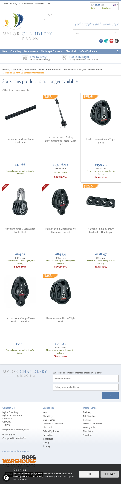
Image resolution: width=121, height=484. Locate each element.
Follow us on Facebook (101, 41)
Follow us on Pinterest (111, 41)
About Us (87, 435)
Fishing (46, 446)
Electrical (47, 427)
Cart (93, 7)
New (45, 412)
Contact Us (39, 3)
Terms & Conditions (92, 423)
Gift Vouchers (89, 416)
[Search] (116, 33)
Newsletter (88, 431)
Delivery (87, 412)
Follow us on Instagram (117, 41)
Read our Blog (106, 41)
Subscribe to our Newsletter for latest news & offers (77, 372)
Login (49, 3)
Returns (87, 419)
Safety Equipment (51, 431)
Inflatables (48, 438)
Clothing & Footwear (53, 423)
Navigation (48, 435)
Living (46, 442)
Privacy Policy (90, 427)
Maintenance (49, 419)
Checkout (105, 7)
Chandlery (48, 416)
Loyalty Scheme (26, 3)
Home (5, 3)
